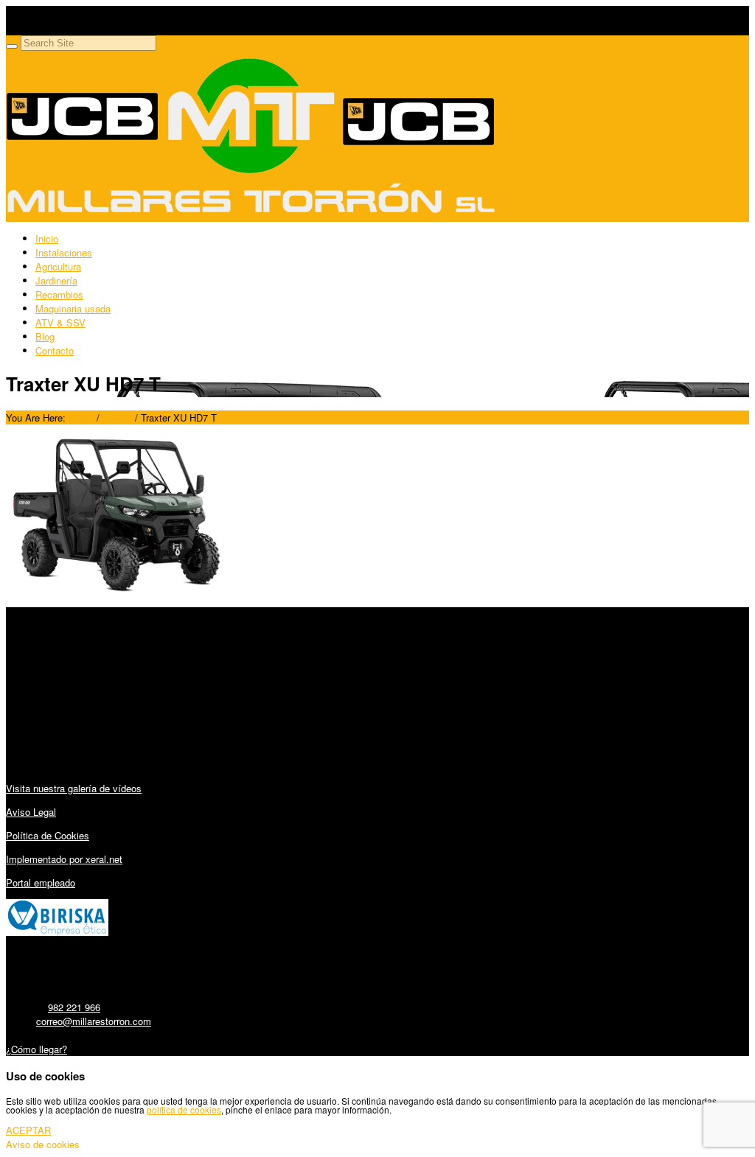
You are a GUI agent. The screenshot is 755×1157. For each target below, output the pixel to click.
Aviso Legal (31, 812)
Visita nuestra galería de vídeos (74, 788)
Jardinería (56, 280)
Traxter (117, 417)
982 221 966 (74, 1007)
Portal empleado (40, 882)
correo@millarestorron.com (93, 1021)
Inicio (46, 238)
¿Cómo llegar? (36, 1049)
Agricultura (58, 266)
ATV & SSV (60, 322)
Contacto (54, 350)
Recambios (59, 294)
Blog (45, 336)
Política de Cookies (47, 835)
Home (81, 417)
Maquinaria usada (73, 308)
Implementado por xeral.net (64, 859)
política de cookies (184, 1109)
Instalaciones (63, 252)
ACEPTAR (28, 1130)
